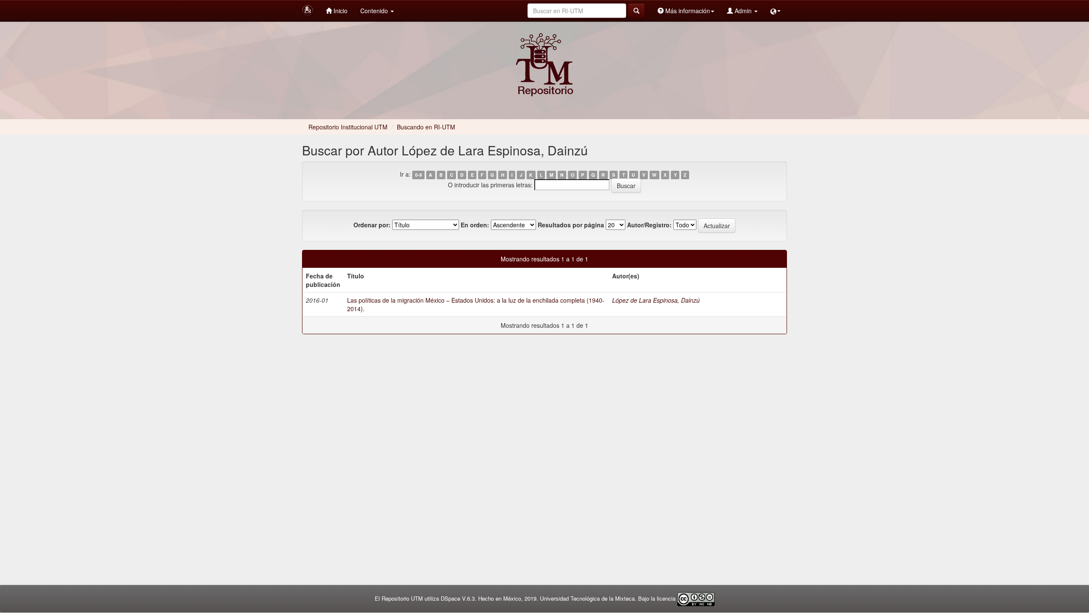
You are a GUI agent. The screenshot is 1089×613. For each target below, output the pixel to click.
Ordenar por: (372, 225)
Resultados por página (571, 225)
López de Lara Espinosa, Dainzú (656, 300)
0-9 (418, 175)
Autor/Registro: (649, 225)
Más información (687, 10)
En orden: (475, 225)
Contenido (375, 10)
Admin (743, 10)
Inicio (340, 10)
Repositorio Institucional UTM (348, 127)
